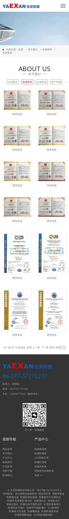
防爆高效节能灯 (16, 507)
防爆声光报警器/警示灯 (19, 500)
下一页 (45, 347)
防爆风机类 (40, 466)
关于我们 (33, 49)
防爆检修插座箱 (49, 511)
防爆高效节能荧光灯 (31, 504)
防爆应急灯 (13, 504)
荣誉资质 (7, 52)
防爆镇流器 (13, 497)
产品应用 (7, 466)
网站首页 (7, 449)
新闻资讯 (7, 462)
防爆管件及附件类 (44, 470)
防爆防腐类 (40, 453)
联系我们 (7, 475)
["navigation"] (63, 6)
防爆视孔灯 (40, 500)
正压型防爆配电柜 (43, 514)
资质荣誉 (47, 49)
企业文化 (42, 82)
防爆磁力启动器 (17, 511)
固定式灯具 (45, 493)
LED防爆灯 (53, 507)
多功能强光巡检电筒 (26, 493)
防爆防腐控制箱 (28, 497)
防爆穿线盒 (58, 493)
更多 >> (38, 475)
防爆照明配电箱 (23, 514)
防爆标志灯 (54, 500)
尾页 (51, 347)
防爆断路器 (34, 511)
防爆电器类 (40, 449)
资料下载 (7, 470)
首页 (20, 49)
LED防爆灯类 (41, 457)
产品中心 (7, 457)
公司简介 (13, 82)
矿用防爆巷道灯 (52, 504)
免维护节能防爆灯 (36, 507)
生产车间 (56, 82)
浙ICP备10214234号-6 (49, 490)
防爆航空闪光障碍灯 (50, 497)
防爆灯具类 (40, 462)
